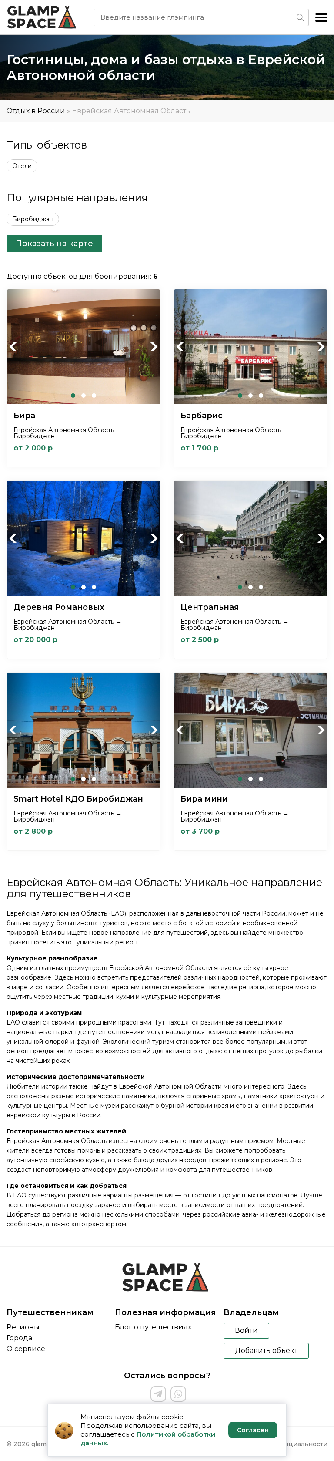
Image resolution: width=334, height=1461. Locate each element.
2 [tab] (83, 395)
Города (19, 1338)
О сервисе (26, 1349)
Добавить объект (266, 1350)
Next (153, 346)
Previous (13, 346)
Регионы (23, 1327)
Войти (246, 1330)
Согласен (253, 1430)
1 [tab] (73, 395)
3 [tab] (94, 395)
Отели (22, 166)
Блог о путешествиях (153, 1327)
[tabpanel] (83, 346)
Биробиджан (32, 219)
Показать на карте (54, 243)
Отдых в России (36, 111)
